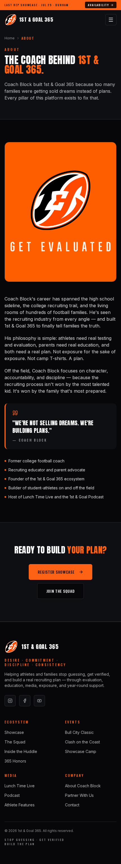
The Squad (15, 741)
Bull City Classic (79, 732)
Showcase (14, 732)
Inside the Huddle (21, 751)
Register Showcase (56, 572)
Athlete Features (20, 804)
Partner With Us (79, 795)
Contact (72, 804)
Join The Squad (60, 591)
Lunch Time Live (20, 785)
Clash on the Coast (82, 741)
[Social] (10, 700)
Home (10, 38)
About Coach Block (83, 785)
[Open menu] (110, 19)
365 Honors (15, 761)
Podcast (12, 795)
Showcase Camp (80, 751)
